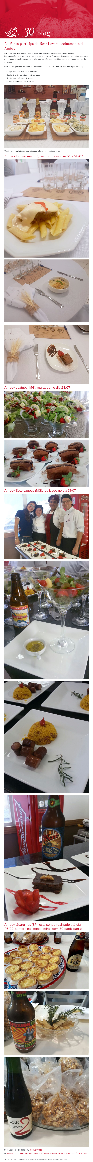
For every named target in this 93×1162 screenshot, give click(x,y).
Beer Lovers (18, 1154)
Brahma (28, 1154)
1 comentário (36, 1150)
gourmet (45, 1154)
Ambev (10, 1154)
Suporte (23, 1160)
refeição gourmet (78, 1154)
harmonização (56, 1154)
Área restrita (12, 1160)
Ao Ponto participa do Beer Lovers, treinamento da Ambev (44, 46)
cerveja (36, 1154)
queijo (67, 1154)
